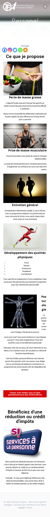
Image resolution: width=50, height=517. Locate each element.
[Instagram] (9, 50)
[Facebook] (4, 50)
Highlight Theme (25, 507)
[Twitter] (15, 50)
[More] (25, 50)
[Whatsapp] (20, 50)
